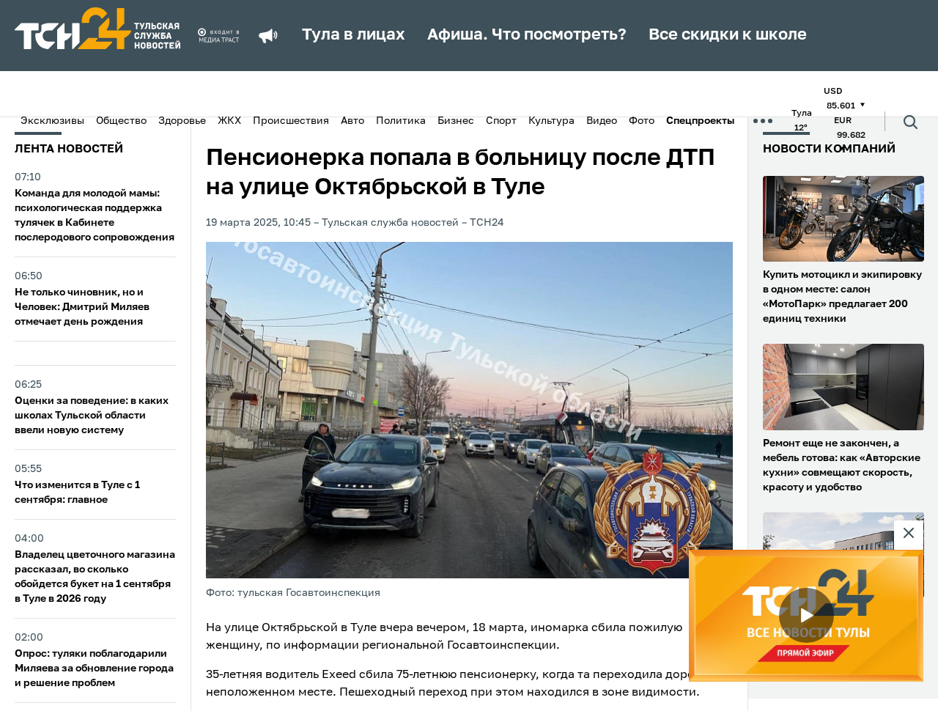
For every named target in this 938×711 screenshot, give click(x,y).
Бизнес (455, 121)
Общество (121, 121)
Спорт (501, 121)
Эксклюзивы (52, 121)
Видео (601, 121)
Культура (551, 121)
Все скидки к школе (728, 35)
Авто (352, 121)
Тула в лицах (353, 35)
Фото (641, 121)
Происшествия (291, 121)
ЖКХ (229, 121)
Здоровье (182, 121)
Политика (401, 121)
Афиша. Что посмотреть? (527, 35)
